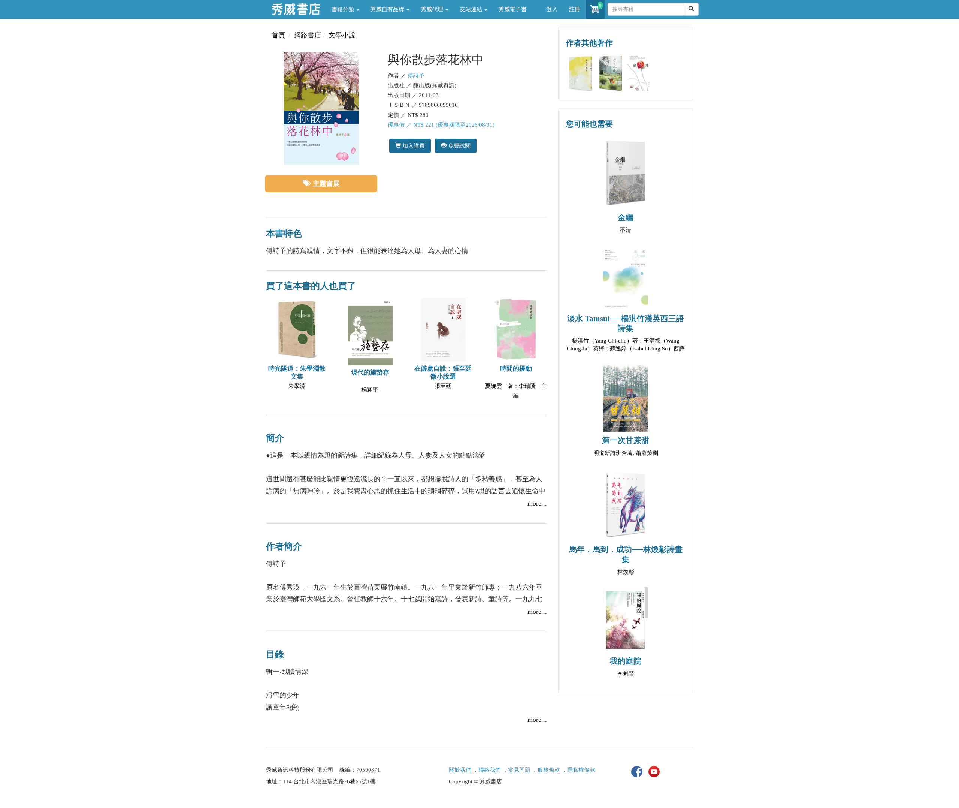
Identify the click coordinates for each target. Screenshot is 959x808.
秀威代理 (433, 9)
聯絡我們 (489, 770)
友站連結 (472, 9)
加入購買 (413, 145)
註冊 (574, 9)
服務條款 (549, 770)
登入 (552, 9)
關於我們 (460, 770)
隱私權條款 (581, 770)
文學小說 (342, 35)
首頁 (278, 35)
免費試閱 (459, 145)
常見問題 (519, 770)
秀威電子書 (513, 9)
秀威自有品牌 (388, 9)
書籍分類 (344, 9)
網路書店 (307, 35)
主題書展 (326, 183)
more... (537, 503)
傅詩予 (416, 76)
